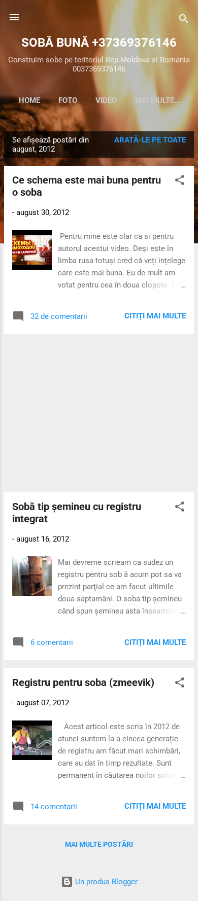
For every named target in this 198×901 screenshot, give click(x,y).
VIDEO (106, 100)
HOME (29, 100)
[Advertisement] (99, 413)
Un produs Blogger (105, 881)
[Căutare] (184, 20)
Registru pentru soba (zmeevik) (83, 682)
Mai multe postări (99, 844)
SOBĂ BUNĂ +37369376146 (99, 42)
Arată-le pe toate (150, 140)
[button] (180, 182)
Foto (67, 100)
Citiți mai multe (155, 315)
